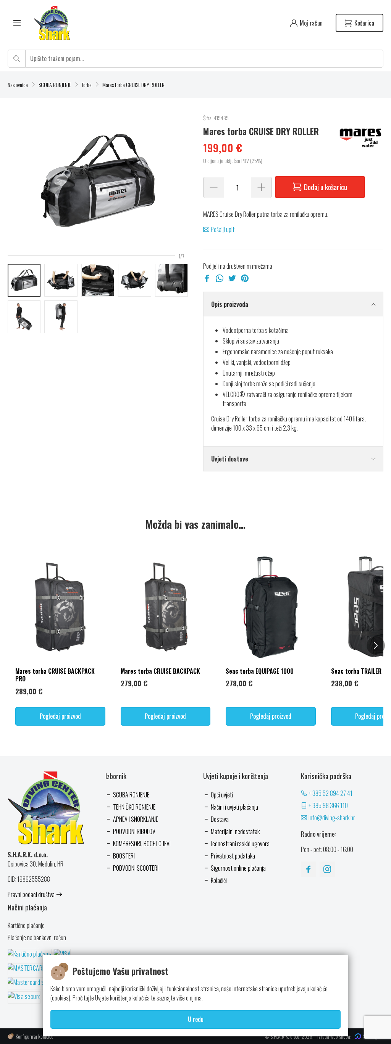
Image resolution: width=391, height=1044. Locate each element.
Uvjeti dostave (229, 458)
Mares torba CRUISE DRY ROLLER (133, 85)
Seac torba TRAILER (356, 671)
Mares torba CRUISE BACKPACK (160, 671)
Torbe (87, 85)
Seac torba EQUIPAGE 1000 (260, 671)
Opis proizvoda (229, 304)
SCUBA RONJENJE (55, 85)
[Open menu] (17, 23)
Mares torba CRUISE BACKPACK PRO (55, 675)
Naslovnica (18, 85)
